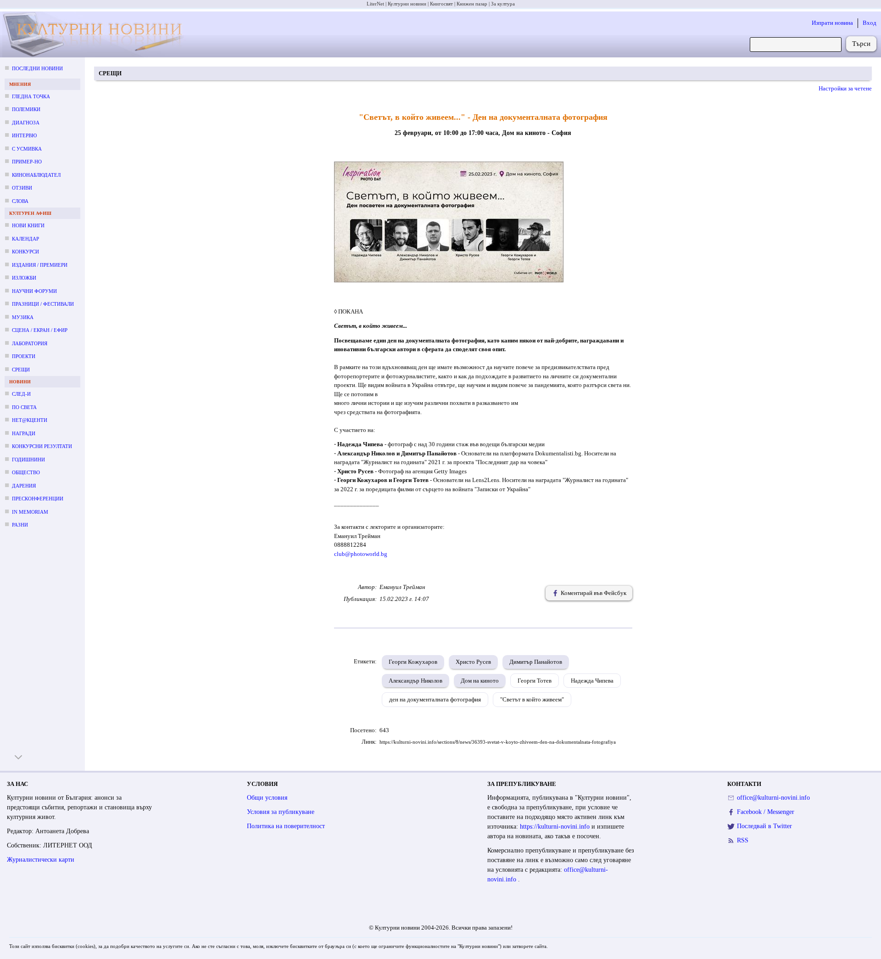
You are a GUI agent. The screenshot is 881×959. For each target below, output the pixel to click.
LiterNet (375, 3)
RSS (742, 840)
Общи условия (267, 797)
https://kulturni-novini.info (555, 826)
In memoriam (30, 512)
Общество (26, 472)
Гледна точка (31, 96)
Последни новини (37, 68)
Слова (20, 201)
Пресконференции (37, 498)
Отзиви (22, 188)
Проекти (23, 356)
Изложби (24, 277)
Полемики (26, 109)
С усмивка (27, 148)
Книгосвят (441, 3)
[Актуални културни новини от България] (96, 34)
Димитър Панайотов (535, 661)
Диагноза (25, 122)
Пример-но (27, 161)
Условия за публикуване (280, 811)
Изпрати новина (832, 22)
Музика (22, 317)
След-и (21, 394)
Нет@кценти (29, 420)
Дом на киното (480, 680)
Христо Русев (473, 661)
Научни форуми (34, 291)
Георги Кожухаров (413, 661)
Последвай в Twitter (764, 826)
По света (24, 407)
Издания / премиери (39, 265)
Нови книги (28, 225)
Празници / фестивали (43, 304)
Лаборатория (29, 343)
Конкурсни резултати (42, 446)
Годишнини (28, 459)
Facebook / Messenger (765, 811)
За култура (503, 3)
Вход (869, 22)
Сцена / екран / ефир (39, 330)
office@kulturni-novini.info (773, 797)
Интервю (24, 135)
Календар (25, 238)
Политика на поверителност (286, 826)
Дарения (24, 485)
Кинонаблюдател (36, 175)
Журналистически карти (40, 859)
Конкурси (25, 251)
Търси (861, 43)
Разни (20, 524)
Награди (23, 433)
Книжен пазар (472, 3)
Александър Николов (415, 680)
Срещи (21, 369)
